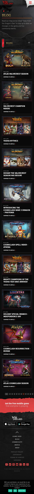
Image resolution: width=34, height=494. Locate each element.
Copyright (17, 455)
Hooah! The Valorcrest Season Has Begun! (14, 174)
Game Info (17, 436)
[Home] (4, 11)
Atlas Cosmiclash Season (16, 383)
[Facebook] (6, 464)
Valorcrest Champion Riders (14, 107)
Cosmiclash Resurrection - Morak (17, 349)
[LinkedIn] (24, 464)
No (15, 490)
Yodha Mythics (10, 140)
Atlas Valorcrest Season (15, 73)
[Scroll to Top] (17, 432)
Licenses (17, 460)
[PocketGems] (27, 464)
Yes (10, 490)
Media (17, 445)
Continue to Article (9, 77)
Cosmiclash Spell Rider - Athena (15, 245)
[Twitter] (10, 464)
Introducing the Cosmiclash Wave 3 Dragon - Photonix (16, 210)
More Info (22, 490)
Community (17, 442)
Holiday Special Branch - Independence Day (15, 315)
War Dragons (17, 418)
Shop (17, 448)
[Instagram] (13, 464)
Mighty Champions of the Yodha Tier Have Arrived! (15, 280)
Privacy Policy (17, 452)
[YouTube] (17, 464)
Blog (8, 11)
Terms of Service (17, 457)
